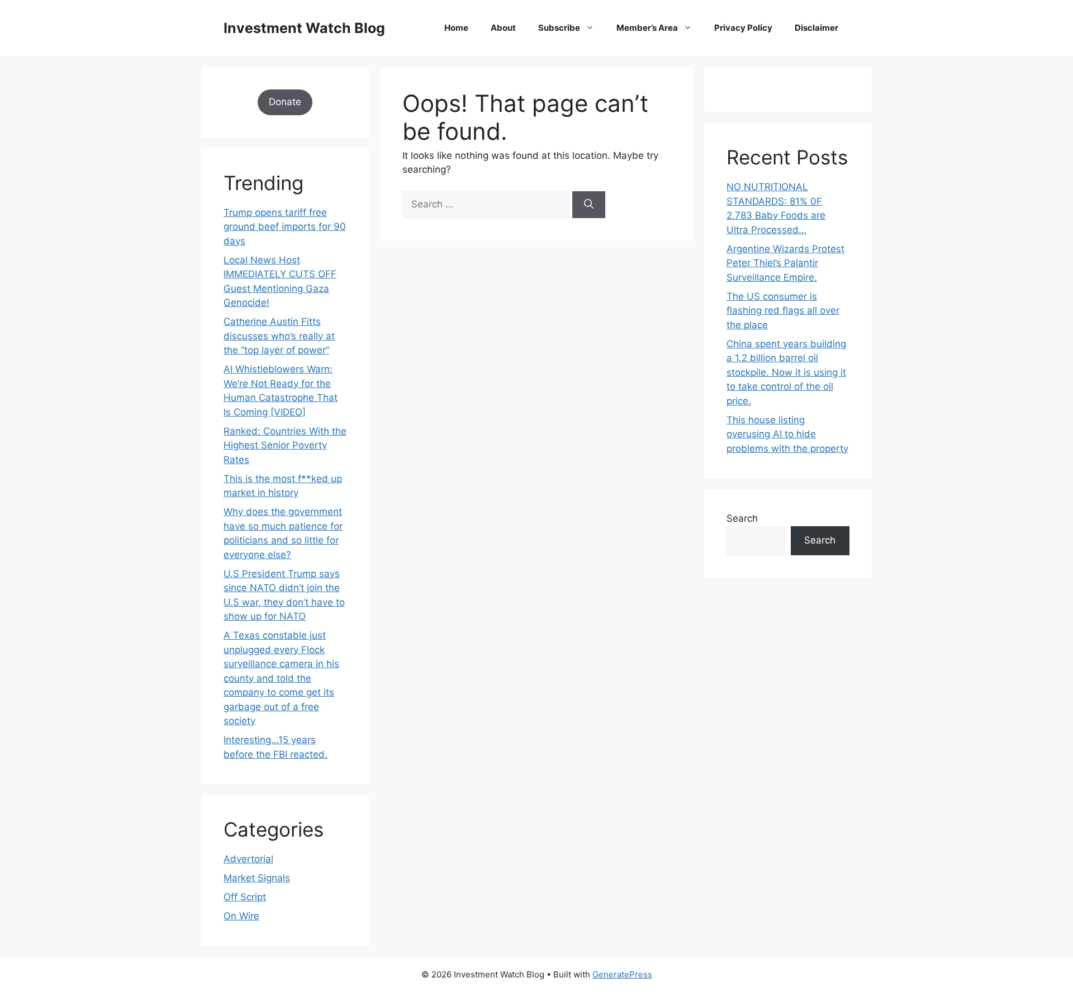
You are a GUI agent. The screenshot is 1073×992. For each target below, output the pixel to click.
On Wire (241, 916)
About (503, 27)
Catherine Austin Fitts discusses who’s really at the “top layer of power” (279, 336)
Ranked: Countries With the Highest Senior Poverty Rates (285, 445)
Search (742, 518)
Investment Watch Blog (304, 28)
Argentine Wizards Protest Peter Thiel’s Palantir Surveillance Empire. (785, 263)
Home (456, 27)
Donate (285, 101)
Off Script (245, 897)
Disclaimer (816, 27)
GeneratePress (622, 974)
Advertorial (248, 859)
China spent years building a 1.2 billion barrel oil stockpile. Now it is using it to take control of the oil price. (786, 372)
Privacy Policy (743, 27)
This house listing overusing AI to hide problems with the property (787, 434)
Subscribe (559, 27)
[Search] (588, 204)
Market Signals (257, 878)
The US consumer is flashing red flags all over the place (783, 310)
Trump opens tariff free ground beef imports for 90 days (285, 227)
